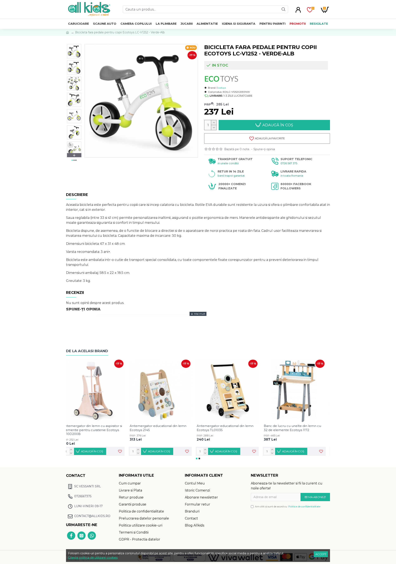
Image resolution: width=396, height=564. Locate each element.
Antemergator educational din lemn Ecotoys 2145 (162, 428)
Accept (320, 554)
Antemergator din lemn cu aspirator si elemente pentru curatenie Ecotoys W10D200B (96, 430)
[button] (74, 45)
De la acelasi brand (87, 351)
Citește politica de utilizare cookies (93, 557)
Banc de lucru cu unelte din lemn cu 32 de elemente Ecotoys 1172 (296, 428)
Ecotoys (221, 87)
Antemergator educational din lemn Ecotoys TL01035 (229, 428)
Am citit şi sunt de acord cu (287, 506)
